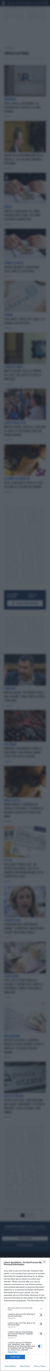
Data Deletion (10, 1366)
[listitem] (25, 1309)
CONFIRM (15, 1357)
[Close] (45, 1262)
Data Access (25, 1366)
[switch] (40, 1315)
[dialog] (25, 1314)
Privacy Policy (39, 1366)
